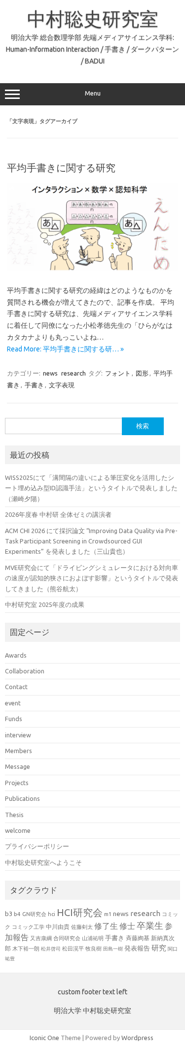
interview (18, 734)
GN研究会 (34, 914)
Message (17, 766)
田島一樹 (113, 948)
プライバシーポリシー (37, 846)
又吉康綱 (41, 938)
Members (18, 750)
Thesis (14, 814)
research (73, 373)
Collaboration (24, 670)
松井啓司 (51, 948)
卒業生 (150, 925)
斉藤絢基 (137, 938)
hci (51, 914)
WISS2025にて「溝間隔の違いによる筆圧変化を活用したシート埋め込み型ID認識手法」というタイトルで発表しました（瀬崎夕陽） (91, 488)
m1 (107, 914)
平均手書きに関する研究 (61, 167)
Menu (93, 93)
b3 (8, 913)
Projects (17, 782)
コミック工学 (28, 927)
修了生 (106, 925)
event (13, 702)
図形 (142, 373)
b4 (17, 914)
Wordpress (137, 1037)
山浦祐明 (93, 938)
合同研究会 (66, 938)
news (50, 373)
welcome (18, 830)
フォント (118, 373)
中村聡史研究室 (92, 18)
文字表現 (61, 384)
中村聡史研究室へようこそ (43, 862)
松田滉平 (73, 948)
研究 (158, 948)
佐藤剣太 (82, 927)
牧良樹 (93, 948)
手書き (34, 384)
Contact (16, 686)
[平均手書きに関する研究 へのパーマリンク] (92, 269)
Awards (16, 655)
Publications (22, 798)
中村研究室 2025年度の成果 (44, 604)
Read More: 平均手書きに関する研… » (65, 349)
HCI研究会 (80, 912)
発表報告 (137, 948)
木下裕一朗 (25, 948)
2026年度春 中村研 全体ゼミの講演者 (58, 514)
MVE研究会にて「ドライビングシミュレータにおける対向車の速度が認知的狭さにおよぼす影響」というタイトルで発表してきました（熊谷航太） (91, 578)
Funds (13, 718)
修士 (127, 925)
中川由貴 (58, 926)
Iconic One (44, 1037)
